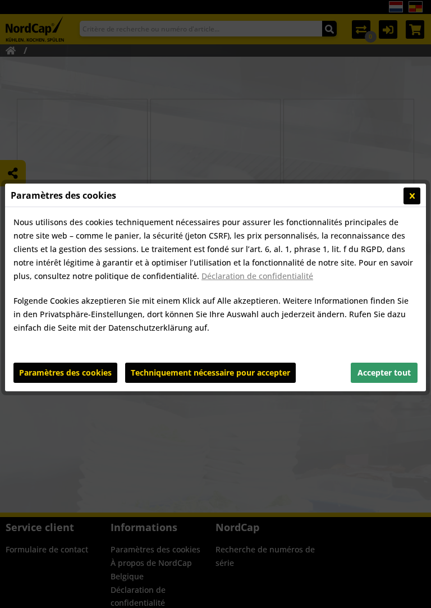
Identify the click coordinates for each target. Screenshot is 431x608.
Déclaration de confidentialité (257, 276)
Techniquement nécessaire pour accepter (210, 372)
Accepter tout (384, 372)
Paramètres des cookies (65, 372)
